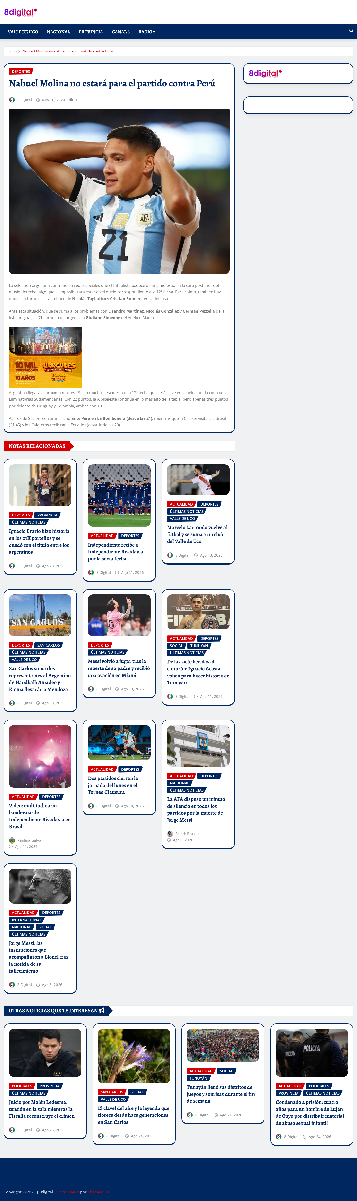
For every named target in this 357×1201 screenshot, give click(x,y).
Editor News (68, 1192)
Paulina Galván (30, 840)
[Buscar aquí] (351, 30)
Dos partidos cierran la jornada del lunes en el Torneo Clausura (113, 785)
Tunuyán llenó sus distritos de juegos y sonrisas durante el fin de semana (221, 1094)
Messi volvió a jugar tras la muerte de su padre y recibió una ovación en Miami (119, 668)
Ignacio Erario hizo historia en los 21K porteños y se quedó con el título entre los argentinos (39, 541)
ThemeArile (98, 1192)
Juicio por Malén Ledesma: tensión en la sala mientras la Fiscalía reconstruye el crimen (42, 1109)
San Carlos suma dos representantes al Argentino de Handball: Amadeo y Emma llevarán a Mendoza (40, 679)
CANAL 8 (121, 31)
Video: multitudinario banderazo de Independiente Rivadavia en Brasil (40, 816)
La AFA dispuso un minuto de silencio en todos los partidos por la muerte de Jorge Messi (196, 809)
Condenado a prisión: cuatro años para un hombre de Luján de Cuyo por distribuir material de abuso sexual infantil (310, 1113)
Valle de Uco (23, 31)
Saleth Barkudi (188, 833)
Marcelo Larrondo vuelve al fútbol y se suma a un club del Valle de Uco (197, 534)
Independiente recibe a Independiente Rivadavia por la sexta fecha (115, 551)
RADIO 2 (146, 31)
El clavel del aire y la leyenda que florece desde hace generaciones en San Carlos (133, 1115)
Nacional (58, 31)
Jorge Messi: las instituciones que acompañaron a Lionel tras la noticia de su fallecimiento (38, 956)
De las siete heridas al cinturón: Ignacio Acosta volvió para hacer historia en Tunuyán (198, 672)
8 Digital (24, 99)
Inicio (12, 51)
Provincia (91, 31)
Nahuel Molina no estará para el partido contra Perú (67, 51)
